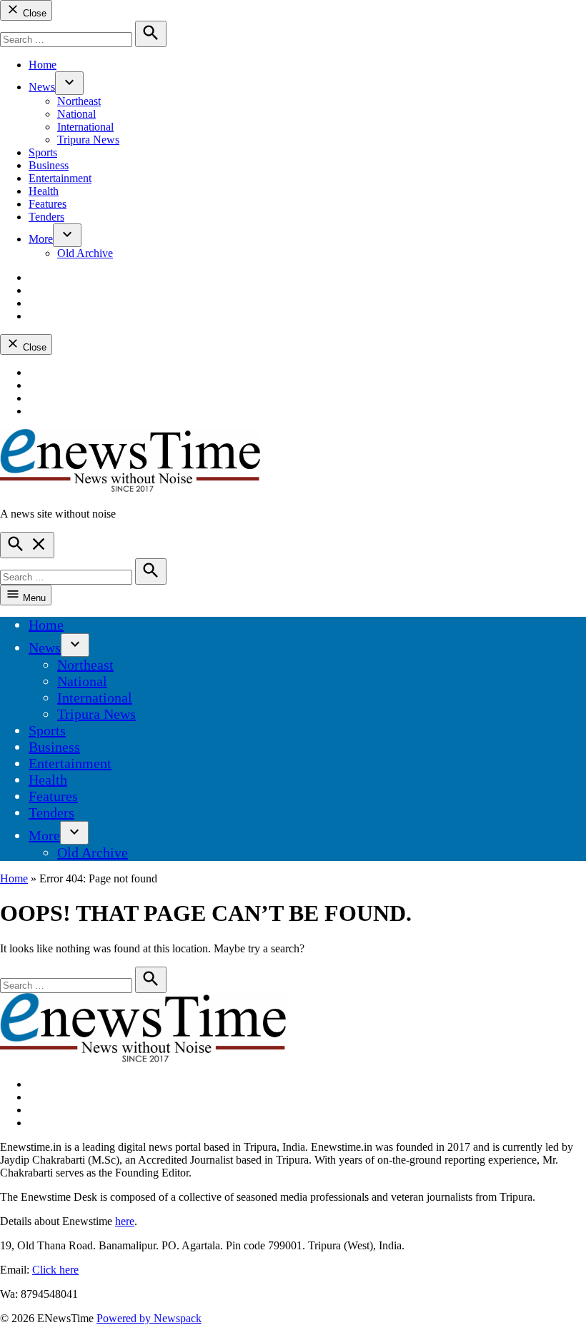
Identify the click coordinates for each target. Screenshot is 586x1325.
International (85, 127)
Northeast (79, 101)
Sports (43, 152)
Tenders (46, 217)
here (124, 1221)
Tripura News (88, 139)
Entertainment (60, 178)
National (76, 114)
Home (42, 65)
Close (33, 13)
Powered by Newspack (149, 1318)
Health (44, 191)
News (42, 87)
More (41, 239)
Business (49, 165)
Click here (55, 1270)
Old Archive (85, 253)
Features (47, 204)
